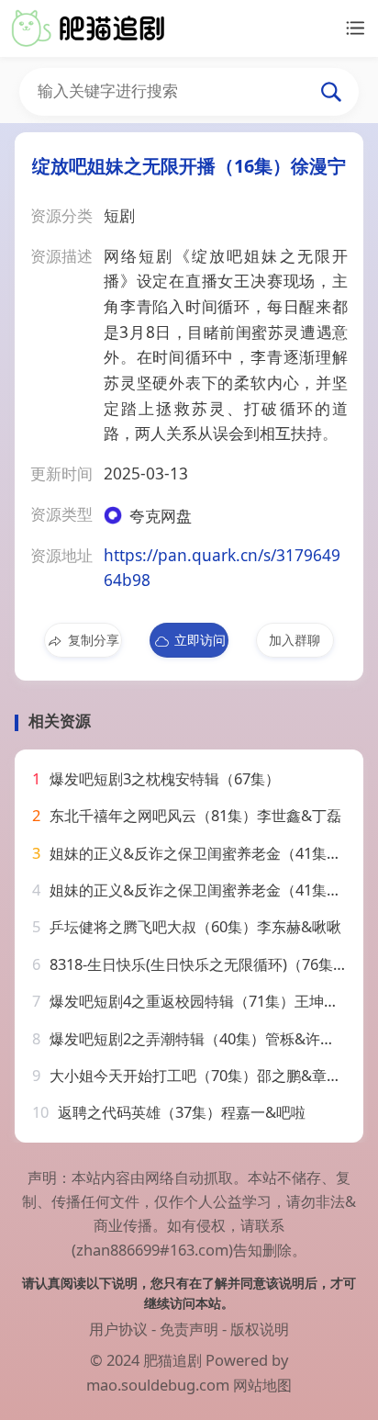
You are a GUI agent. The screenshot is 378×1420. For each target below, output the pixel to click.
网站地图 (262, 1384)
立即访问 (200, 639)
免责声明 (189, 1328)
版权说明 (259, 1328)
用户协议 (118, 1328)
